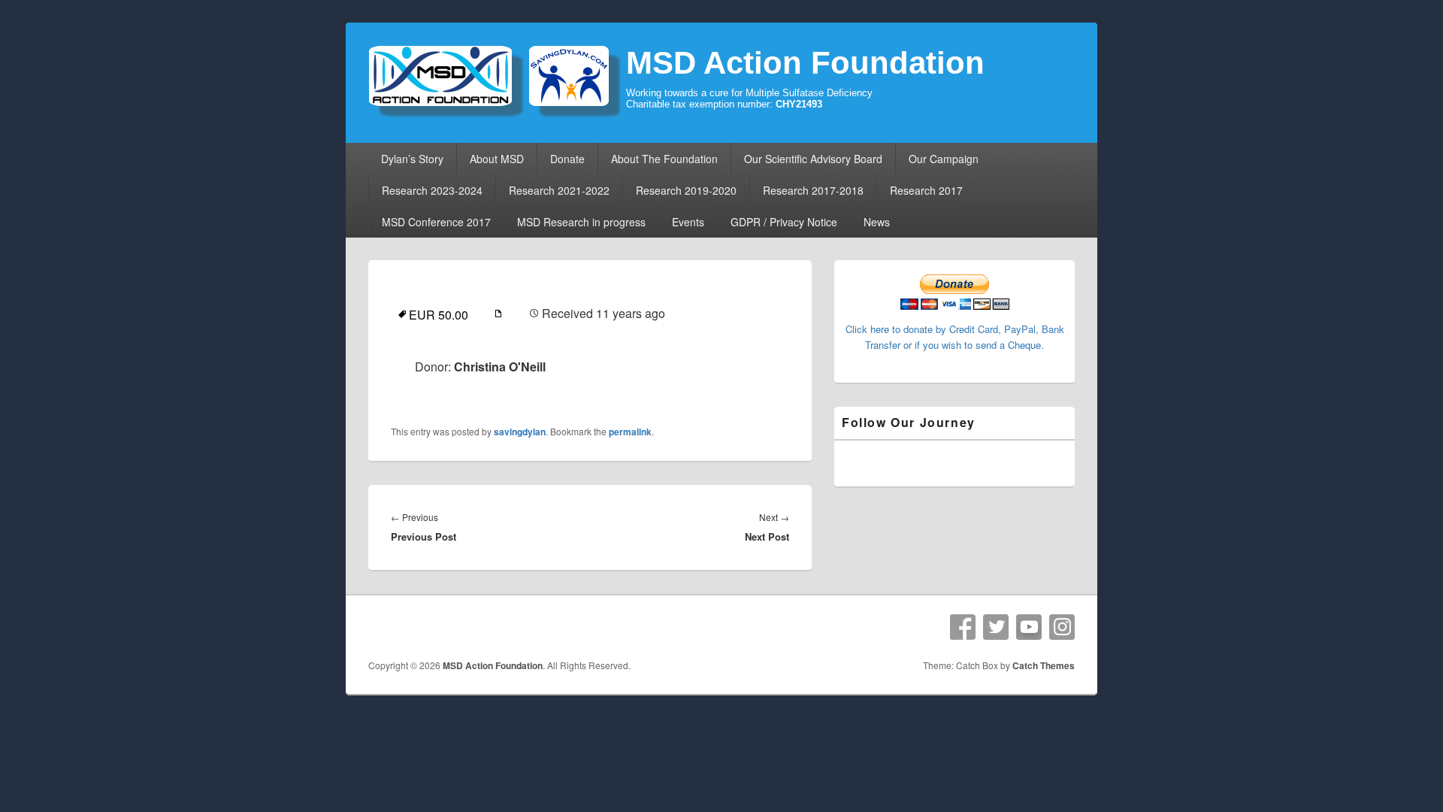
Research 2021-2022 (559, 190)
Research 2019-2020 (686, 190)
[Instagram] (1062, 627)
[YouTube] (1029, 627)
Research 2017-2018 (813, 190)
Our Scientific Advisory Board (813, 158)
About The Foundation (664, 158)
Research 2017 (926, 190)
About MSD (497, 158)
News (877, 221)
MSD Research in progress (581, 221)
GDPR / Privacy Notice (784, 221)
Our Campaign (944, 158)
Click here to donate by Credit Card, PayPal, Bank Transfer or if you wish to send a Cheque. (955, 337)
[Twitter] (996, 627)
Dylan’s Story (412, 158)
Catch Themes (1043, 665)
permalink (630, 431)
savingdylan (520, 431)
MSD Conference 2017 (436, 221)
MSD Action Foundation (805, 62)
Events (688, 221)
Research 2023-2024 (432, 190)
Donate (567, 158)
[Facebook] (963, 627)
